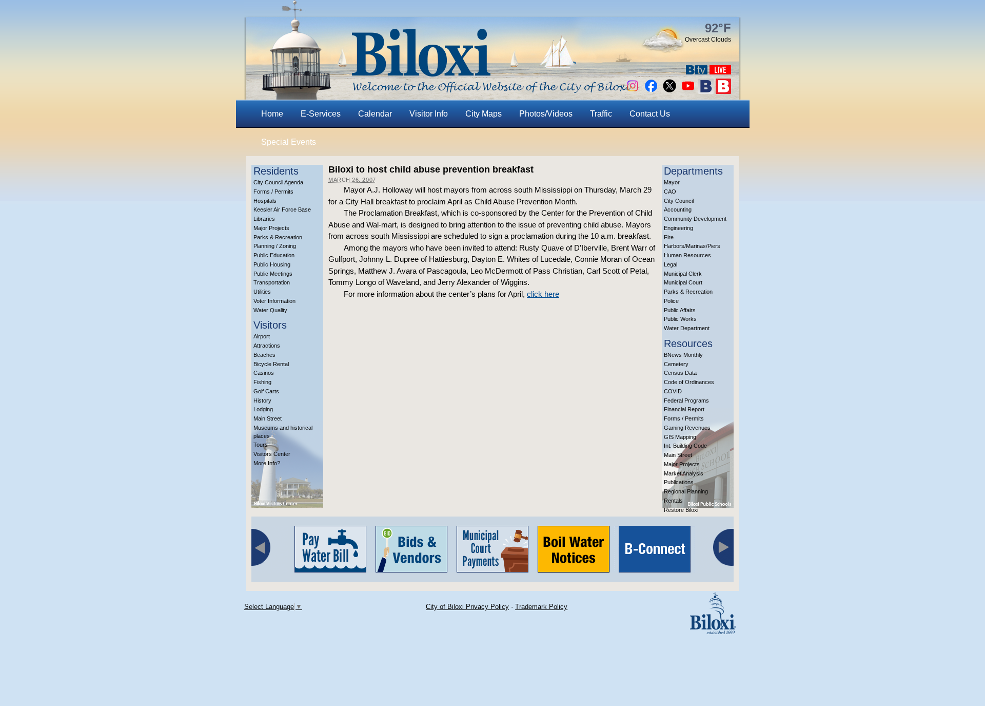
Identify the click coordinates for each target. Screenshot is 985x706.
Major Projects (271, 228)
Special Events (288, 142)
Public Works (680, 319)
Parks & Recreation (277, 237)
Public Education (273, 255)
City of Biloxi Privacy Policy (467, 606)
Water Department (687, 328)
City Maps (483, 113)
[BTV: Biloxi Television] (696, 71)
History (262, 400)
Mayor (672, 182)
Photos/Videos (546, 113)
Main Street (267, 418)
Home (272, 113)
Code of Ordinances (689, 382)
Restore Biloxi (681, 510)
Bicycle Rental (271, 364)
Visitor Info (428, 113)
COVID (673, 391)
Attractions (266, 345)
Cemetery (676, 364)
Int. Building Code (685, 446)
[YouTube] (688, 91)
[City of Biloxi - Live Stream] (720, 71)
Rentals (673, 501)
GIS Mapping (680, 437)
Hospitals (265, 201)
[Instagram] (632, 91)
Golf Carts (266, 391)
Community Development (695, 219)
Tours (260, 445)
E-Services (321, 113)
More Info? (266, 463)
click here (543, 294)
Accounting (678, 209)
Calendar (375, 113)
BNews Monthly (683, 355)
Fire (669, 237)
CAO (670, 191)
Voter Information (274, 301)
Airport (261, 336)
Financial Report (684, 409)
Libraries (264, 219)
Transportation (271, 282)
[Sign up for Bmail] (706, 91)
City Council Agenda (278, 182)
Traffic (601, 113)
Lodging (263, 409)
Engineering (678, 228)
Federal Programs (686, 400)
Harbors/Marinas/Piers (692, 246)
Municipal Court (683, 282)
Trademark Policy (541, 606)
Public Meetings (272, 274)
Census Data (680, 373)
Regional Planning (686, 491)
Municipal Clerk (683, 274)
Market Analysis (683, 473)
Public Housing (271, 264)
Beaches (264, 355)
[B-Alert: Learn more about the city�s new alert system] (723, 91)
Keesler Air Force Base (282, 209)
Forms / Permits (273, 191)
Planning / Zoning (274, 246)
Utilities (262, 292)
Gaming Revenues (687, 428)
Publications (679, 482)
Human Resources (687, 255)
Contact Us (649, 113)
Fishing (262, 382)
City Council (679, 201)
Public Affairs (680, 310)
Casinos (263, 373)
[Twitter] (669, 91)
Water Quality (270, 310)
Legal (670, 264)
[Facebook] (651, 91)
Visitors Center (271, 454)
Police (671, 301)
